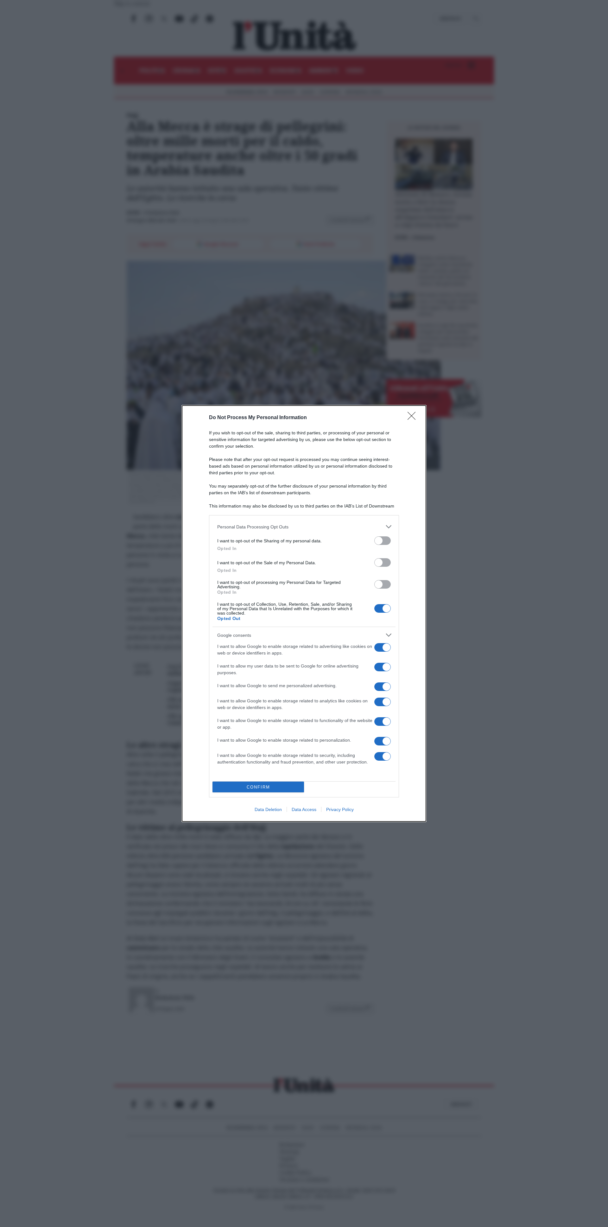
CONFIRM (258, 787)
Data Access (304, 809)
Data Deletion (268, 809)
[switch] (382, 540)
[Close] (414, 418)
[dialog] (304, 613)
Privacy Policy (340, 809)
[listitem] (304, 526)
